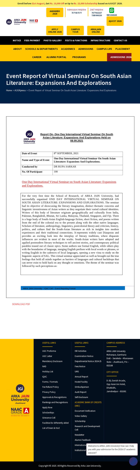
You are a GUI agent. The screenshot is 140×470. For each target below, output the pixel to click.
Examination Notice (84, 356)
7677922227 (97, 13)
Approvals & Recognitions (54, 397)
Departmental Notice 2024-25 (88, 361)
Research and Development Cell (87, 428)
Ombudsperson (82, 386)
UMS (77, 371)
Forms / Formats (50, 381)
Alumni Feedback (82, 440)
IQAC (44, 376)
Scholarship (80, 421)
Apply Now (47, 407)
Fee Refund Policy (50, 386)
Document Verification (85, 410)
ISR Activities (80, 351)
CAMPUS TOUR (75, 30)
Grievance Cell (48, 417)
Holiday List (47, 371)
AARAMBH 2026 (55, 12)
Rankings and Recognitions (55, 402)
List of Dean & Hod (51, 428)
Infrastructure (100, 40)
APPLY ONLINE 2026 (55, 30)
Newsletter (79, 434)
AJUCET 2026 (115, 21)
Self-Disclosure (81, 397)
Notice (17, 40)
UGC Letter (47, 356)
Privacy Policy (48, 392)
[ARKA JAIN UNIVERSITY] (22, 21)
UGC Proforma (49, 351)
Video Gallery (81, 416)
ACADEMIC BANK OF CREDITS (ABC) (88, 404)
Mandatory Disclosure (52, 361)
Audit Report (80, 392)
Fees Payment (32, 40)
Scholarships (48, 412)
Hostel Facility (81, 381)
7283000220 (97, 15)
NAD (44, 366)
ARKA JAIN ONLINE (96, 30)
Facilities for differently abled (55, 422)
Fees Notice (80, 366)
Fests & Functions (76, 40)
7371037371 (77, 13)
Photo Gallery (53, 40)
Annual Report (81, 376)
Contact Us (120, 40)
